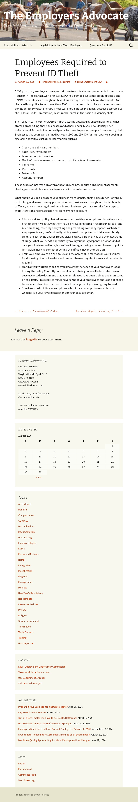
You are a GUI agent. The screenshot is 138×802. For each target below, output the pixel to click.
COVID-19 (23, 520)
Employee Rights (27, 543)
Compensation (26, 515)
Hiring (21, 559)
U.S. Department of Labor (31, 677)
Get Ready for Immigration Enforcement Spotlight (45, 723)
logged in (32, 339)
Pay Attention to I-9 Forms (32, 712)
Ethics (21, 548)
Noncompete (25, 598)
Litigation (23, 576)
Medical (22, 587)
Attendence (24, 504)
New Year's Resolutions (30, 593)
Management (25, 582)
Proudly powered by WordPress (32, 794)
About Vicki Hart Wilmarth (18, 45)
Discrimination (25, 526)
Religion (22, 615)
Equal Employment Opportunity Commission (41, 666)
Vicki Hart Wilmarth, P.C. (30, 683)
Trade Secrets (26, 632)
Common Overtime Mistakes (37, 311)
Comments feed (27, 774)
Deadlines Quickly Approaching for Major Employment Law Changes (54, 740)
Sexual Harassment (28, 621)
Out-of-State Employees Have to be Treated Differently (47, 717)
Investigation (25, 570)
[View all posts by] (106, 81)
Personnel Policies (51, 81)
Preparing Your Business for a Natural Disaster (43, 706)
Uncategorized (26, 643)
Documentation (26, 531)
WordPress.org (26, 780)
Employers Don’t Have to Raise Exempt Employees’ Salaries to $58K (54, 729)
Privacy (22, 609)
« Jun (38, 477)
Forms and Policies (28, 554)
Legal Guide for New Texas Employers (61, 45)
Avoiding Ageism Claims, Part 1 (99, 311)
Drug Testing (25, 537)
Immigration (24, 565)
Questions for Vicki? (101, 45)
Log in (21, 763)
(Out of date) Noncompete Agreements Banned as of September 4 (54, 734)
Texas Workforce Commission (34, 672)
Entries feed (25, 769)
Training (66, 81)
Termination (24, 626)
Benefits (22, 509)
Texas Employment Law (89, 81)
